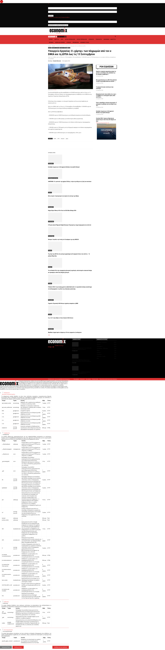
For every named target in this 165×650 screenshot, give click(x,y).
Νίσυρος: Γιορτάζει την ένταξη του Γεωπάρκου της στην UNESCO (63, 239)
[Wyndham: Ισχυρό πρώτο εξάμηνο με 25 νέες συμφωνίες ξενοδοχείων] (70, 325)
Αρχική (51, 39)
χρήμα (67, 138)
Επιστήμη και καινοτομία (53, 178)
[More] (83, 146)
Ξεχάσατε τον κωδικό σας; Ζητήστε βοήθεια (59, 17)
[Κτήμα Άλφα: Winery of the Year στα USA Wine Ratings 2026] (70, 203)
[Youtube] (53, 347)
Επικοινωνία (82, 379)
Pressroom (76, 42)
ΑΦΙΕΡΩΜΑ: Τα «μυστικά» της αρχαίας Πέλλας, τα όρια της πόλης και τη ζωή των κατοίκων (69, 181)
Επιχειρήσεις (50, 163)
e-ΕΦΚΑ (54, 138)
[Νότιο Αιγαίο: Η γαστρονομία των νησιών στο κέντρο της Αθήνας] (70, 188)
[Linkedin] (75, 146)
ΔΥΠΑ (58, 138)
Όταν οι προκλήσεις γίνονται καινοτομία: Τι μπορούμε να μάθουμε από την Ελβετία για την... (106, 104)
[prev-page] (48, 335)
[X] (63, 146)
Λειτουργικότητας (8, 629)
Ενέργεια (56, 39)
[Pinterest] (66, 146)
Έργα (62, 39)
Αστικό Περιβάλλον (70, 39)
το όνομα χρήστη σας (53, 10)
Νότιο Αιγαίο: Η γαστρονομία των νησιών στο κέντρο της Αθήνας (63, 196)
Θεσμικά (51, 42)
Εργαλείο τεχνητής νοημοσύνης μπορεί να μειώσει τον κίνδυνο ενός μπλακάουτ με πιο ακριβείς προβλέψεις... (106, 73)
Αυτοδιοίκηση (50, 221)
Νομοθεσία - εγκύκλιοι (55, 47)
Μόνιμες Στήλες (84, 42)
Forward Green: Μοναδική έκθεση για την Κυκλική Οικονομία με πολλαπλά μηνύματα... (81, 360)
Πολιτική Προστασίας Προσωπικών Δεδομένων (108, 379)
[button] (115, 36)
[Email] (78, 146)
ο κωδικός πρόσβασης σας (54, 14)
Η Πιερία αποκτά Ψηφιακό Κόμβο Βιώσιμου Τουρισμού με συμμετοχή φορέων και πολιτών (69, 225)
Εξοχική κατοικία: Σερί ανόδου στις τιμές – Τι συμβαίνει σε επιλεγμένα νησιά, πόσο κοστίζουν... (106, 95)
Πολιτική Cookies (95, 379)
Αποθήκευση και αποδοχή (60, 647)
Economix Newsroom (57, 61)
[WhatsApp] (69, 146)
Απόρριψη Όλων (6, 647)
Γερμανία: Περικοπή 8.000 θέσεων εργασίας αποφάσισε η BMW (63, 303)
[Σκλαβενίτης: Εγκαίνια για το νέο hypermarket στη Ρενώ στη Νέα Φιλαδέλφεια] (82, 344)
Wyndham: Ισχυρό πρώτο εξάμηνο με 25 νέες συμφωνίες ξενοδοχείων (65, 332)
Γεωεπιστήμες (51, 236)
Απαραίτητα (7, 392)
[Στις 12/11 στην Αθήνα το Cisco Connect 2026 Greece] (70, 310)
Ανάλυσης (6, 601)
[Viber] (72, 146)
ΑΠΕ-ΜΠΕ (54, 89)
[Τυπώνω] (80, 146)
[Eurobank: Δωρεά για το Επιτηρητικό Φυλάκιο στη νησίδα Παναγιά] (70, 159)
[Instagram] (49, 347)
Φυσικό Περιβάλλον (82, 39)
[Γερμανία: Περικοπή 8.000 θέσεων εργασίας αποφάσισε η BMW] (70, 296)
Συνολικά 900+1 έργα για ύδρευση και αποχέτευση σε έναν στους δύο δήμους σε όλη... (106, 120)
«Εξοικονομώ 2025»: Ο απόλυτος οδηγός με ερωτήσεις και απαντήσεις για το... (81, 372)
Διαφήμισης (7, 433)
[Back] (48, 3)
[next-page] (49, 335)
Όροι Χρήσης (88, 379)
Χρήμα (69, 47)
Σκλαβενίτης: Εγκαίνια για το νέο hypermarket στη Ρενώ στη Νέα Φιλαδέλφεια (82, 348)
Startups (50, 283)
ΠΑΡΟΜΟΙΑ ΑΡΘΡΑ (51, 152)
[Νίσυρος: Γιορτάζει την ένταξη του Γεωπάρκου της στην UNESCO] (70, 232)
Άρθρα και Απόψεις (60, 42)
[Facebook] (60, 146)
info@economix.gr (59, 345)
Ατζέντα (69, 42)
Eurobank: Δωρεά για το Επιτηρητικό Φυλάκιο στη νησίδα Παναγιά (64, 167)
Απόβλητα (91, 39)
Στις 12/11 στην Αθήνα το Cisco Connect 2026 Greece (60, 318)
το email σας (51, 23)
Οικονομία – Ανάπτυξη (110, 39)
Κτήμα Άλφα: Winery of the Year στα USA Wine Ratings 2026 (62, 210)
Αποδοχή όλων (18, 647)
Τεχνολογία (99, 39)
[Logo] (52, 37)
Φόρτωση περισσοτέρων (102, 123)
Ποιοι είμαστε (76, 379)
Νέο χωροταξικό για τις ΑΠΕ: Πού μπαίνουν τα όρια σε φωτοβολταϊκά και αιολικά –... (106, 80)
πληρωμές (62, 138)
